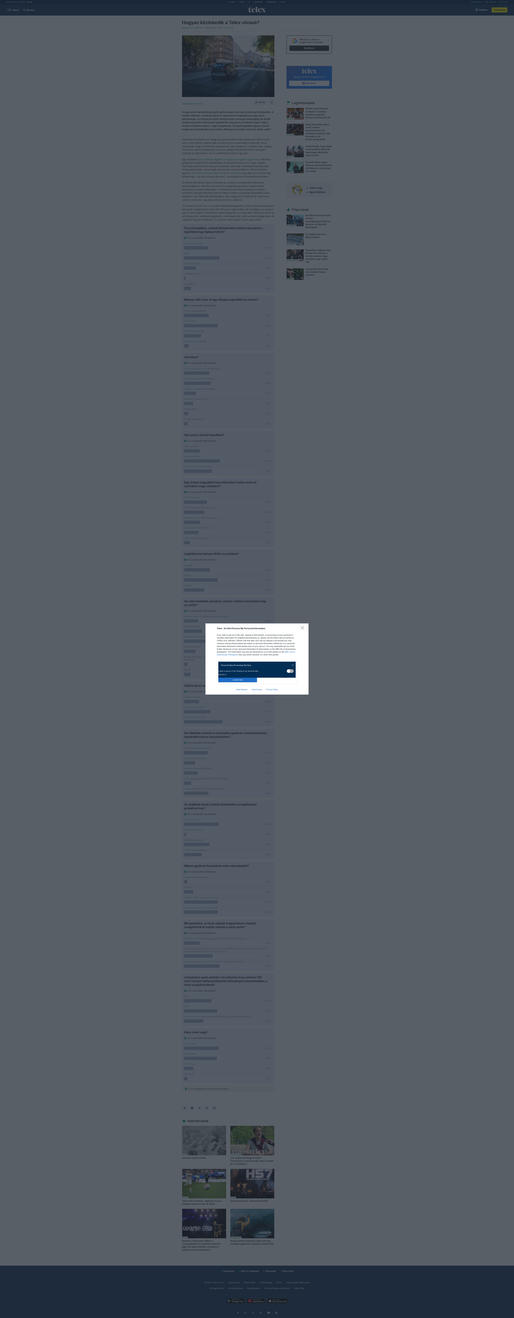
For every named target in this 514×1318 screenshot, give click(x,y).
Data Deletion (242, 689)
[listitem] (256, 665)
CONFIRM (238, 680)
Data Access (257, 689)
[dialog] (257, 659)
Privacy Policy (272, 689)
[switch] (290, 671)
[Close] (303, 628)
